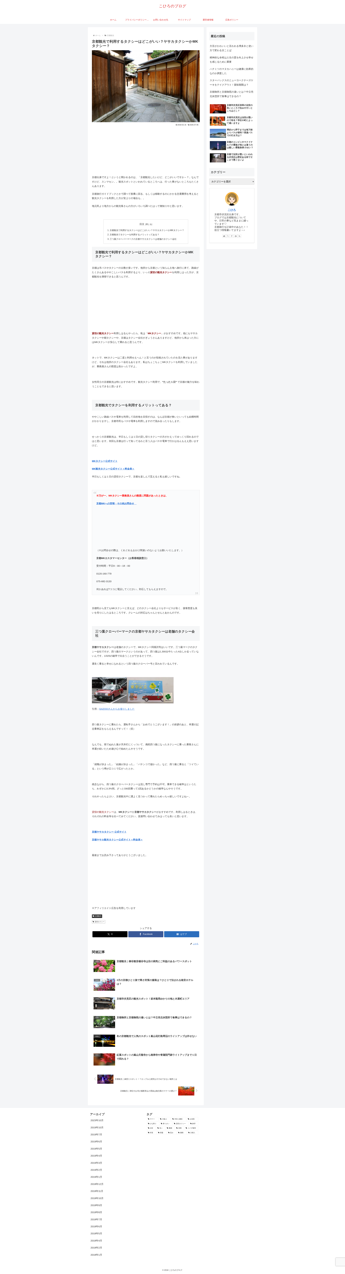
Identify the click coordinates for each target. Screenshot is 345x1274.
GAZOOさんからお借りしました (117, 709)
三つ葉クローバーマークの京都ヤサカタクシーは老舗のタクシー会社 (143, 239)
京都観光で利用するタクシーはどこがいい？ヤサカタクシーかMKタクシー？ (147, 230)
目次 (141, 224)
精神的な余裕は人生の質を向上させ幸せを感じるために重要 (231, 59)
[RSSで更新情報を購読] (239, 236)
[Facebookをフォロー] (232, 236)
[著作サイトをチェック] (224, 236)
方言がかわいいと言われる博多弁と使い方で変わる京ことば (231, 48)
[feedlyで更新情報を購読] (235, 236)
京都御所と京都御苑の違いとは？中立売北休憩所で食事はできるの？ (231, 93)
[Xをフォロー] (228, 236)
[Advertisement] (146, 147)
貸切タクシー (99, 922)
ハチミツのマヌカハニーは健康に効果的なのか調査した (231, 71)
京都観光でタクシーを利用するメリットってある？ (134, 234)
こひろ (232, 209)
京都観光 (98, 916)
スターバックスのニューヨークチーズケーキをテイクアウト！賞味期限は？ (231, 82)
